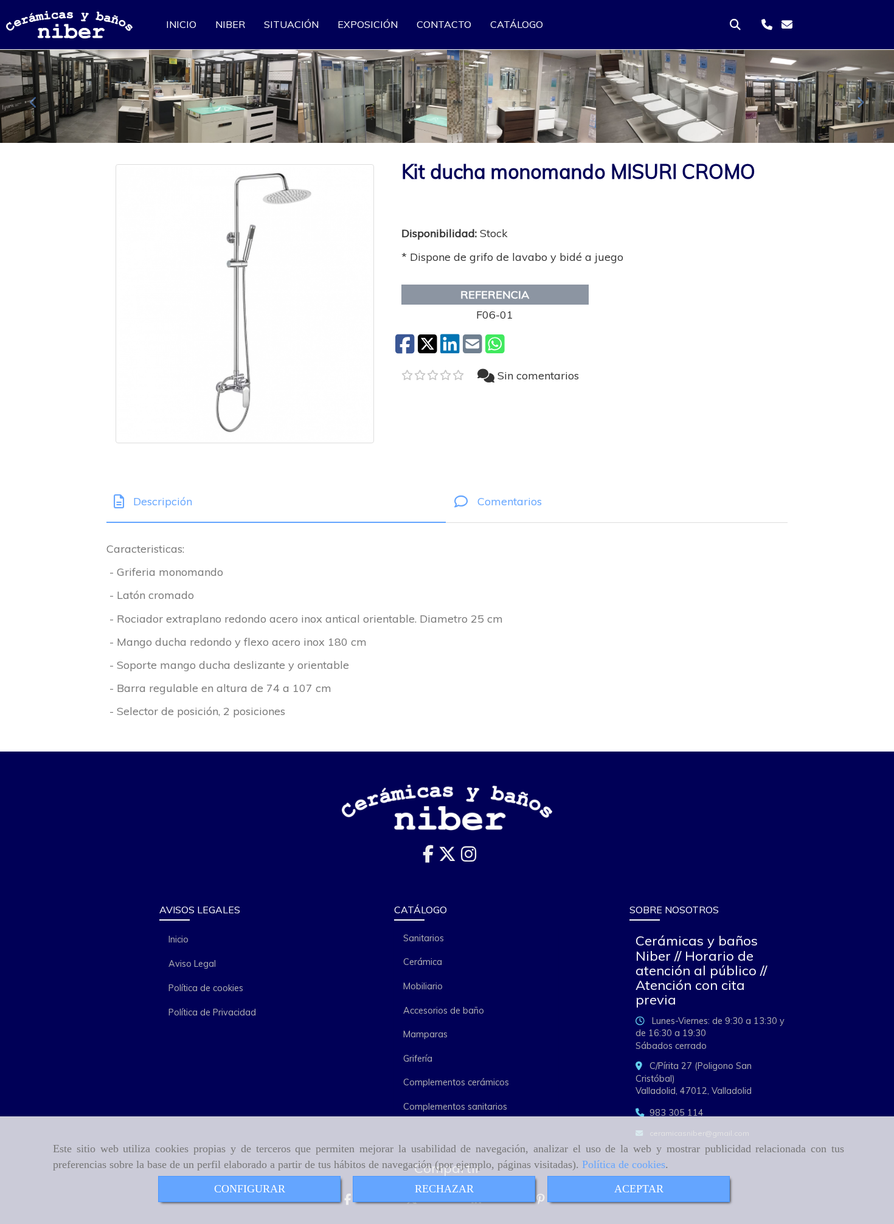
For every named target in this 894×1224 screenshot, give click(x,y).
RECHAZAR (444, 1189)
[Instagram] (468, 857)
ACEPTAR (639, 1189)
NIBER (230, 24)
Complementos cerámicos (456, 1082)
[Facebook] (428, 857)
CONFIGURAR (249, 1189)
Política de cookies (623, 1164)
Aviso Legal (192, 963)
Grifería (417, 1058)
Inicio (178, 939)
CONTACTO (444, 24)
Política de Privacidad (212, 1012)
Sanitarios (423, 938)
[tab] (276, 501)
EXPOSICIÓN (368, 24)
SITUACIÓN (291, 24)
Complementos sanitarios (455, 1106)
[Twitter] (447, 857)
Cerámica (422, 961)
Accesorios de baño (443, 1010)
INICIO (181, 24)
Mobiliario (423, 986)
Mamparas (425, 1034)
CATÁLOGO (516, 24)
